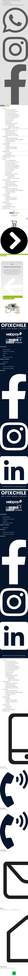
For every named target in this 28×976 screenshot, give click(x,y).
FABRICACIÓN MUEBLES (9, 156)
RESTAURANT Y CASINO (11, 123)
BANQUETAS (11, 126)
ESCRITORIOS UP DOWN (11, 135)
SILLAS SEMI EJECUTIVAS (11, 111)
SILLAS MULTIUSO (10, 118)
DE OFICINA (8, 153)
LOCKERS (7, 142)
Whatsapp (3, 767)
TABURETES (8, 121)
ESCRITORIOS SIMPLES (11, 130)
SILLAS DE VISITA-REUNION (12, 115)
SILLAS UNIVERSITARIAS (11, 117)
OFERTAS (7, 145)
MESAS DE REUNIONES (11, 138)
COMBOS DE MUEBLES (11, 147)
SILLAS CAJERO (9, 120)
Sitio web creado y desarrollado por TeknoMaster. (14, 488)
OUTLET (7, 150)
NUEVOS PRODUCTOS (11, 148)
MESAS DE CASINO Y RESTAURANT (14, 139)
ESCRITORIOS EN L (10, 132)
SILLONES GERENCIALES (11, 114)
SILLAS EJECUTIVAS (10, 112)
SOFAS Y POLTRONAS (13, 127)
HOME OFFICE (6, 157)
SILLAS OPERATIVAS (10, 109)
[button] (14, 215)
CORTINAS (8, 154)
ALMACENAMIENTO (10, 141)
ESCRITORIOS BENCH (11, 133)
